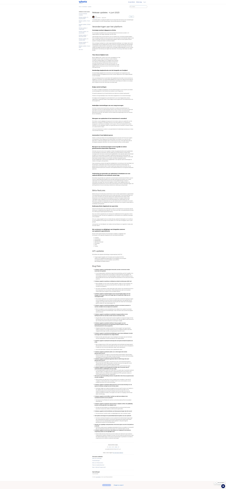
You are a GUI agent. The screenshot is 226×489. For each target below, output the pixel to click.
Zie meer (81, 49)
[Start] (83, 2)
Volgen (131, 16)
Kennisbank (84, 6)
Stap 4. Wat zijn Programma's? (99, 467)
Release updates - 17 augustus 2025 (83, 43)
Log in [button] (144, 2)
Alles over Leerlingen (97, 458)
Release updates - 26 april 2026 (84, 25)
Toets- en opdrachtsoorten (98, 465)
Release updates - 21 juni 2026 (84, 21)
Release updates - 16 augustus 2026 (83, 18)
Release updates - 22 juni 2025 (84, 46)
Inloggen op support (119, 485)
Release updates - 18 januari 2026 (83, 32)
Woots (80, 6)
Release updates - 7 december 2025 (83, 36)
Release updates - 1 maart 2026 (83, 28)
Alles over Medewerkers (97, 462)
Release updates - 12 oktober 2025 (83, 39)
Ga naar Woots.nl (107, 485)
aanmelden (98, 476)
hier (121, 48)
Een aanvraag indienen (118, 452)
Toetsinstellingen (96, 460)
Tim (96, 16)
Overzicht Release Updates (83, 14)
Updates (89, 6)
